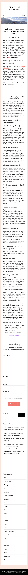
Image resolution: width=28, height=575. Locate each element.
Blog (5, 488)
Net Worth (6, 545)
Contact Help (14, 6)
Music (5, 542)
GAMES (6, 517)
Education (6, 499)
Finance (6, 510)
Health (5, 524)
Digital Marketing (8, 495)
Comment (7, 355)
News (5, 549)
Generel (6, 520)
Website (6, 391)
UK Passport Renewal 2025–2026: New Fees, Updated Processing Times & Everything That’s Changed (14, 446)
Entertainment (7, 502)
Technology (7, 556)
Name (5, 377)
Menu (23, 15)
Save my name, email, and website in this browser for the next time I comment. (13, 399)
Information (7, 535)
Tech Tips (6, 552)
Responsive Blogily (9, 572)
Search (5, 413)
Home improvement (9, 531)
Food (5, 513)
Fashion (6, 506)
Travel (5, 560)
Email (5, 384)
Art (5, 477)
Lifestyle (6, 538)
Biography (6, 485)
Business (6, 492)
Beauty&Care (7, 481)
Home (5, 527)
